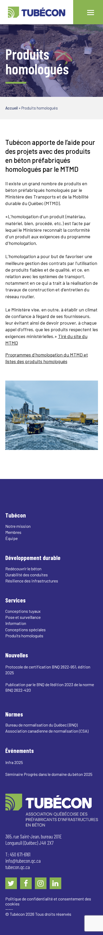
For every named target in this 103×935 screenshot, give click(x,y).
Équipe (11, 538)
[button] (90, 12)
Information (15, 623)
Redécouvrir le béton (23, 568)
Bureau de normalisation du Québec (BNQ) (41, 724)
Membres (13, 532)
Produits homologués (24, 635)
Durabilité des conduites (26, 574)
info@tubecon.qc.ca (23, 860)
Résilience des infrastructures (31, 580)
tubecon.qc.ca (17, 867)
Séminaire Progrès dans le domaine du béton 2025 (48, 774)
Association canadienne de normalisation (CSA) (46, 730)
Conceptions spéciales (25, 629)
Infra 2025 (14, 762)
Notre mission (18, 526)
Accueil (11, 108)
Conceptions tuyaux (23, 611)
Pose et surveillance (23, 617)
